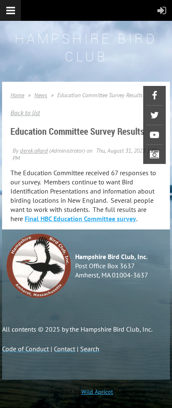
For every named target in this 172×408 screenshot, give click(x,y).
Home (17, 95)
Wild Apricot (97, 391)
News (40, 95)
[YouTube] (154, 134)
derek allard (34, 150)
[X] (154, 115)
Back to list (25, 112)
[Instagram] (154, 154)
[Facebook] (154, 95)
